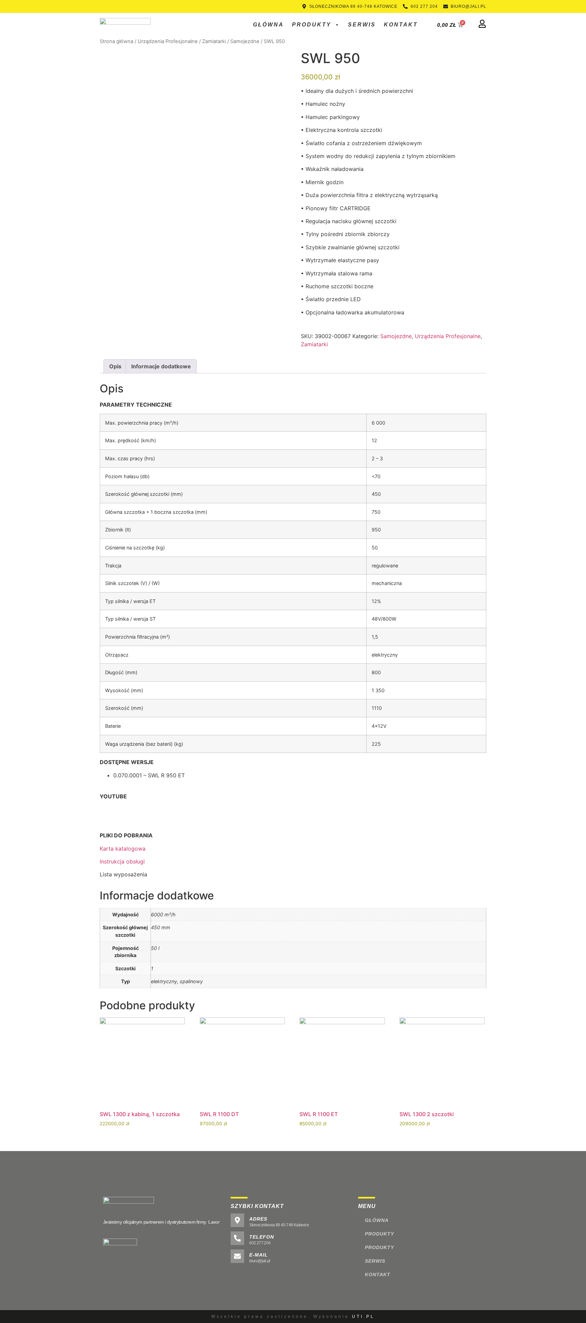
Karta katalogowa (122, 848)
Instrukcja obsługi (122, 861)
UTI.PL (363, 1316)
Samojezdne (244, 41)
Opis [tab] (115, 366)
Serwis (362, 24)
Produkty (311, 24)
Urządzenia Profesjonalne (168, 41)
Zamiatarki (214, 41)
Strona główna (116, 41)
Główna (268, 24)
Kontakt (401, 24)
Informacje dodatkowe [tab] (161, 366)
